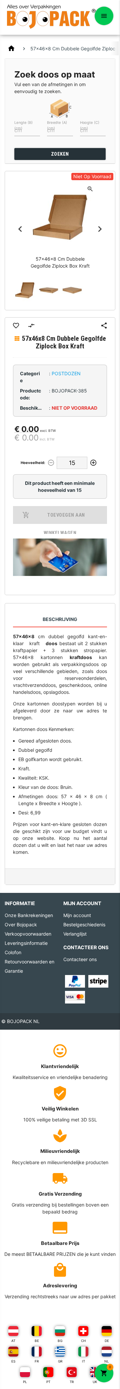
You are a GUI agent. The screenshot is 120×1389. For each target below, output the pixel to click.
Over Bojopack (21, 924)
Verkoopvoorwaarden (28, 934)
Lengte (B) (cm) (23, 125)
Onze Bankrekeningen (29, 915)
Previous (20, 229)
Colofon (13, 952)
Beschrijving (60, 619)
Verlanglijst (75, 934)
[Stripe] (98, 981)
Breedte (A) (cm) (57, 125)
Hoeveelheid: (33, 462)
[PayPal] (75, 981)
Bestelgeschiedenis (84, 924)
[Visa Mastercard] (75, 997)
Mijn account (77, 915)
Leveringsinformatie (26, 943)
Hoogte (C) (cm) (89, 125)
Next (100, 229)
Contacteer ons (80, 959)
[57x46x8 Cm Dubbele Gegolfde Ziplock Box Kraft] (25, 290)
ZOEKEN (60, 154)
